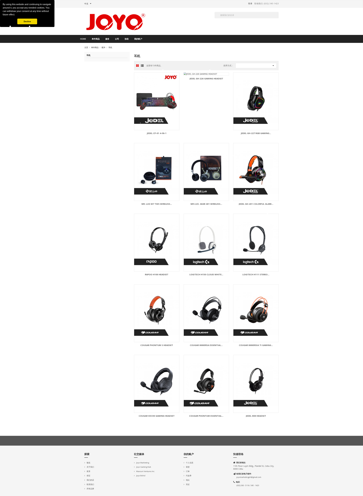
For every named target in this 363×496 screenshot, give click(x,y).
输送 (88, 462)
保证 (88, 475)
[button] (15, 14)
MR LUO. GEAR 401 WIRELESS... (206, 204)
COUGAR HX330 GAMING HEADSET (157, 416)
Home (83, 38)
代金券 (188, 475)
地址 (187, 480)
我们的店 (90, 480)
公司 (117, 38)
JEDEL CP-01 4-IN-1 (156, 133)
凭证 (187, 484)
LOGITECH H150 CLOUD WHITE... (206, 274)
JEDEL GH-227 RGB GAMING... (256, 133)
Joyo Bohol (140, 475)
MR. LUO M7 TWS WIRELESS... (157, 204)
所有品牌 (90, 488)
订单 (187, 471)
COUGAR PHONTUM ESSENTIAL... (206, 416)
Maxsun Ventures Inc (145, 471)
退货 (187, 467)
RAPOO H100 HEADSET (156, 274)
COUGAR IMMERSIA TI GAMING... (256, 345)
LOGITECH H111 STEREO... (255, 274)
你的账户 (189, 454)
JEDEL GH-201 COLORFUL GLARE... (256, 204)
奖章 (88, 471)
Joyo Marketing (142, 462)
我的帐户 (138, 38)
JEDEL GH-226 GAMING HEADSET (206, 78)
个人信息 (189, 462)
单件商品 (96, 38)
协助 (127, 38)
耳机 (88, 55)
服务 (107, 38)
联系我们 (90, 484)
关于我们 (90, 467)
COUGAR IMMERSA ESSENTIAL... (206, 345)
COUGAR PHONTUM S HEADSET (156, 345)
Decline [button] (27, 21)
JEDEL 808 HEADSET (256, 416)
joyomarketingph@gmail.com (248, 477)
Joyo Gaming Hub (143, 467)
